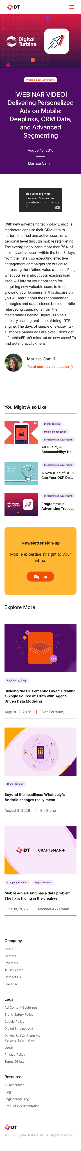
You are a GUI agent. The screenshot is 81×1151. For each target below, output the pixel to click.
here (41, 343)
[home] (12, 7)
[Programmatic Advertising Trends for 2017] (40, 504)
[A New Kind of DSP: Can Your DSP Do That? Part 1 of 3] (40, 473)
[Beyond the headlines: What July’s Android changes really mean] (40, 772)
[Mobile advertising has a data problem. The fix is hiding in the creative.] (40, 870)
